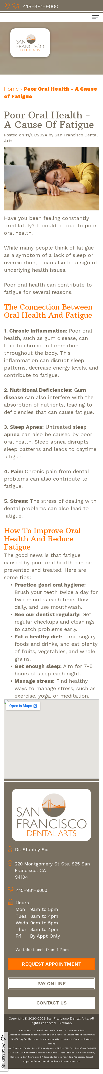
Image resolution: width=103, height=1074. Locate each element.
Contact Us (51, 1003)
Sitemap (65, 1023)
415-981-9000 (40, 6)
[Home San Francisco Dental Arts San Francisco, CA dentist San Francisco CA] (51, 815)
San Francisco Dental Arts (67, 1018)
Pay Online (51, 983)
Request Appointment (51, 964)
